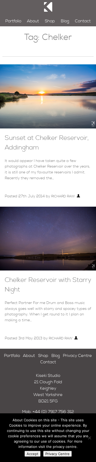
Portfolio (13, 21)
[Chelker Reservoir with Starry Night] (48, 269)
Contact (83, 21)
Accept (32, 454)
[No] (89, 437)
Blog (65, 21)
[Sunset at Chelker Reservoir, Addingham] (48, 127)
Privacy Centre (77, 355)
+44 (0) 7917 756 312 (53, 411)
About (33, 21)
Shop (50, 21)
